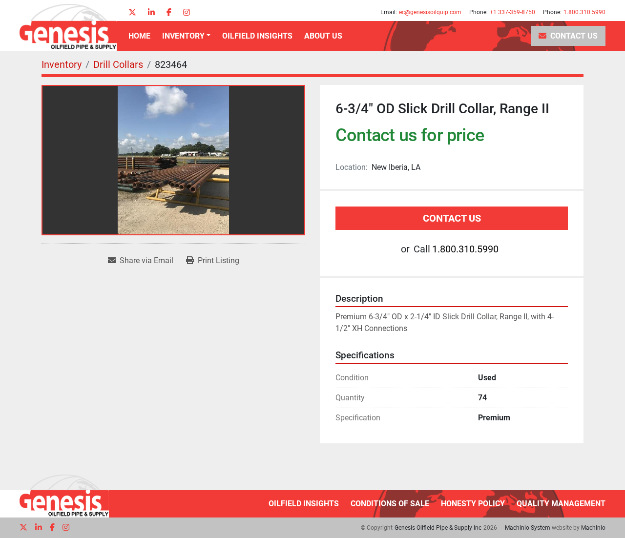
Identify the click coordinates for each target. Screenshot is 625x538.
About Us (323, 36)
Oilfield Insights (257, 36)
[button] (186, 36)
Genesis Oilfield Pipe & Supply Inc (438, 527)
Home (139, 36)
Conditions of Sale (390, 503)
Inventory (183, 36)
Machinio (593, 527)
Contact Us (574, 36)
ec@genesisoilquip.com (430, 12)
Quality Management (561, 503)
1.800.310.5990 (584, 12)
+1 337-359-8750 (512, 12)
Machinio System (527, 527)
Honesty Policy (473, 503)
